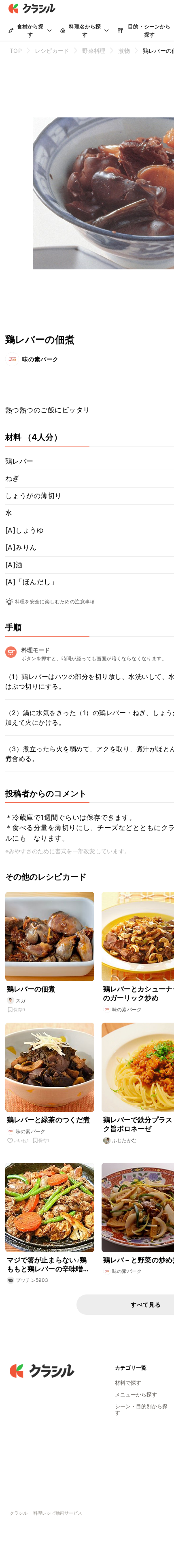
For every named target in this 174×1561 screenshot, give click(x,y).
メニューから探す (136, 1394)
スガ (21, 1000)
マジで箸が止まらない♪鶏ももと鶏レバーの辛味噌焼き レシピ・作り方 (48, 1264)
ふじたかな (124, 1140)
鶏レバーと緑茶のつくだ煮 (48, 1120)
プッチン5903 (32, 1280)
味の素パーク (40, 359)
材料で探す (128, 1382)
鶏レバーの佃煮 (31, 989)
